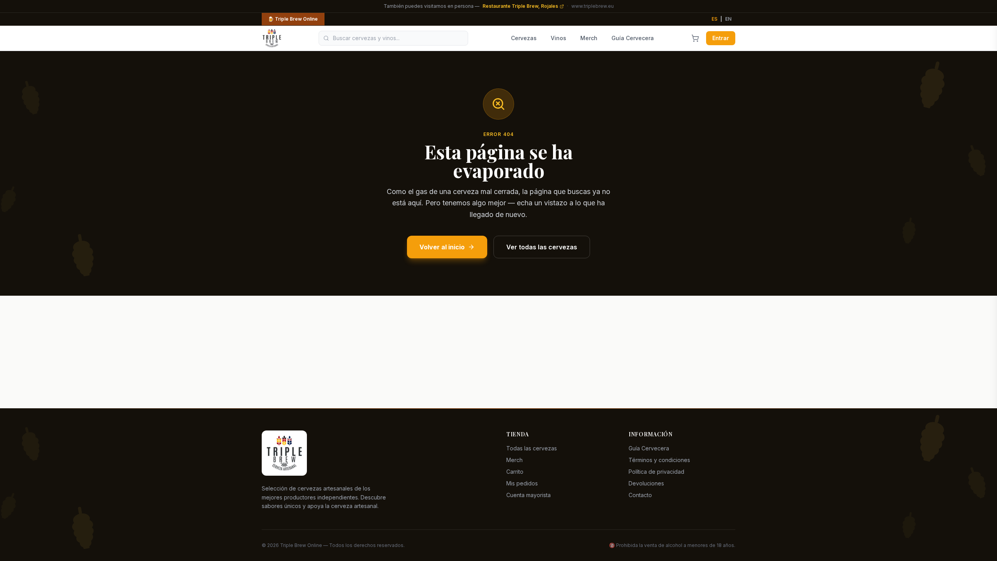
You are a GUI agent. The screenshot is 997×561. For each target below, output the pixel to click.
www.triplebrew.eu (592, 6)
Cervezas (524, 38)
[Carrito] (695, 38)
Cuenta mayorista (528, 495)
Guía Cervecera (632, 38)
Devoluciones (646, 483)
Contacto (640, 495)
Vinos (558, 38)
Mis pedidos (522, 483)
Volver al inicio (442, 247)
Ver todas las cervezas (541, 247)
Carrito (514, 471)
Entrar (720, 38)
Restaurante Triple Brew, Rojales (520, 6)
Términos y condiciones (659, 460)
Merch (588, 38)
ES (714, 19)
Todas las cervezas (531, 448)
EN (728, 19)
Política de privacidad (656, 471)
